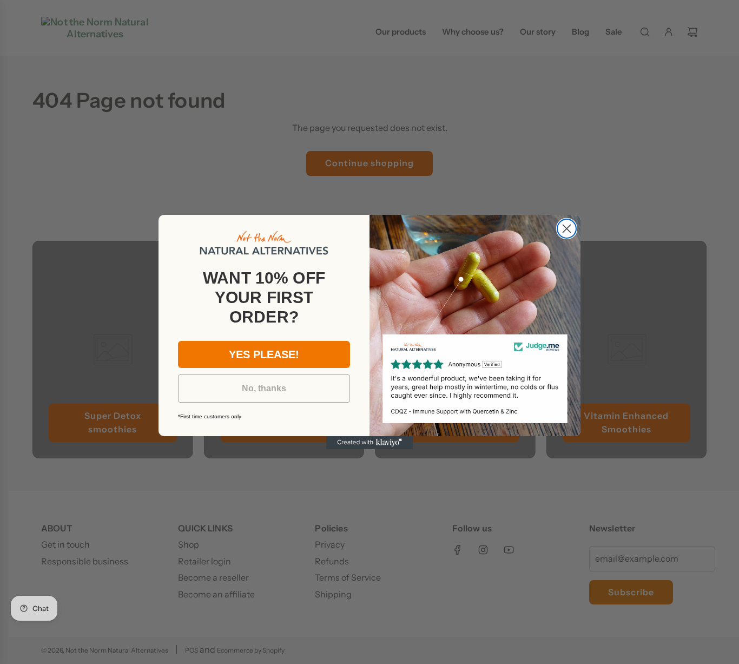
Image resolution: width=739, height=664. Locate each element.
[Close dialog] (566, 228)
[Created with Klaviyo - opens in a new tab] (369, 442)
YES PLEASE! (264, 354)
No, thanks (264, 388)
